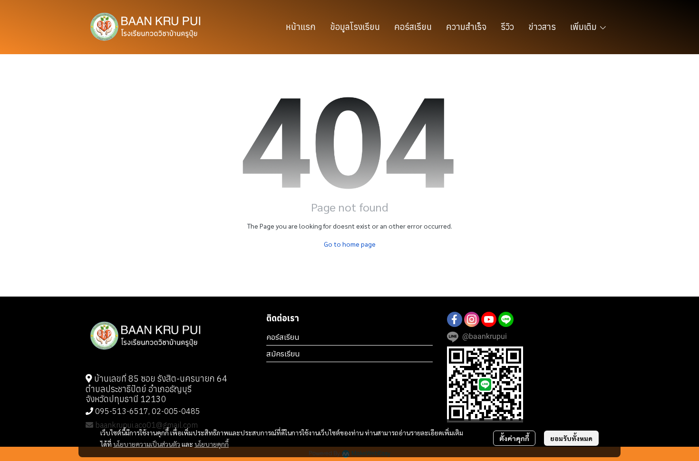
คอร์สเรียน (283, 337)
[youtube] (488, 319)
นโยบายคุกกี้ (211, 444)
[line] (506, 319)
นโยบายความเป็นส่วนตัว (146, 444)
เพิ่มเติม (584, 26)
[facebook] (454, 319)
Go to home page (350, 244)
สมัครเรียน (283, 353)
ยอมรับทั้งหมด (571, 438)
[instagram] (471, 319)
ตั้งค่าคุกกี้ (514, 438)
